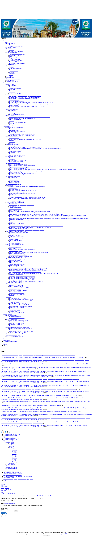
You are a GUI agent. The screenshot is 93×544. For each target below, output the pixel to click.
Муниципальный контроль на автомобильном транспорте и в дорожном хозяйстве (29, 170)
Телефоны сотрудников (15, 93)
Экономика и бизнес (11, 185)
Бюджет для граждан (14, 181)
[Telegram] (9, 432)
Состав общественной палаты (16, 323)
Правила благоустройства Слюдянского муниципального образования (26, 230)
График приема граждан (15, 316)
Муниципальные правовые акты (14, 127)
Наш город (12, 44)
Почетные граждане (11, 47)
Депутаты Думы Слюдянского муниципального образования (24, 97)
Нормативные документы (15, 324)
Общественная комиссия (15, 68)
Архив (11, 75)
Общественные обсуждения (16, 274)
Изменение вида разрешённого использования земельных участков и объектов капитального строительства (36, 214)
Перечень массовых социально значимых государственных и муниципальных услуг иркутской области (35, 148)
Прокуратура (12, 125)
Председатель (12, 110)
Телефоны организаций (12, 81)
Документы (12, 73)
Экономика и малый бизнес (16, 199)
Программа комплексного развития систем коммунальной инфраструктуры (28, 270)
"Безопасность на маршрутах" (16, 201)
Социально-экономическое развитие (18, 195)
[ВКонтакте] (1, 432)
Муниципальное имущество (16, 245)
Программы (12, 142)
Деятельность (6, 126)
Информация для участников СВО (15, 333)
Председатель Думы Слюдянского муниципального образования (25, 96)
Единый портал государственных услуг (19, 153)
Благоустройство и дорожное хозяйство (16, 231)
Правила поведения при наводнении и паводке (21, 299)
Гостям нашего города (11, 52)
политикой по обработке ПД (60, 534)
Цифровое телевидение (15, 243)
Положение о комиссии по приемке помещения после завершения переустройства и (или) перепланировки (36, 226)
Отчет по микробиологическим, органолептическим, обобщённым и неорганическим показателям (33, 273)
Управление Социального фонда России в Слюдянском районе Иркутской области (29, 117)
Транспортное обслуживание (16, 236)
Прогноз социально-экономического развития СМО (22, 193)
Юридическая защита (11, 283)
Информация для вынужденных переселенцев (17, 327)
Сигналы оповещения (14, 310)
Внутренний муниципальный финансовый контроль (22, 173)
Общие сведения (10, 43)
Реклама (11, 222)
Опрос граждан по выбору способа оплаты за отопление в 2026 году (26, 281)
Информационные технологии (17, 294)
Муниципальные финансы (13, 176)
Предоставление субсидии (15, 282)
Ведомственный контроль (15, 172)
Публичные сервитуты (15, 247)
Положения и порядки (14, 182)
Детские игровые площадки (16, 240)
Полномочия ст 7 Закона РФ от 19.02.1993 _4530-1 (21, 331)
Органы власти (10, 115)
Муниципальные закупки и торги (14, 156)
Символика (9, 48)
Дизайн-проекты (13, 71)
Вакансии (3, 482)
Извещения (12, 159)
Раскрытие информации (15, 266)
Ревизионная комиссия (12, 109)
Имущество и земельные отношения (15, 244)
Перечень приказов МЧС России (17, 298)
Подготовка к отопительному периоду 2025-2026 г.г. (22, 277)
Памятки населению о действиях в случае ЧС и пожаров (23, 301)
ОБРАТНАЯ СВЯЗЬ (6, 489)
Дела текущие (9, 76)
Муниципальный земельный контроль (18, 164)
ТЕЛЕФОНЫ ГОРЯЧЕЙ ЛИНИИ (17, 332)
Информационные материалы (16, 307)
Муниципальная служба (15, 291)
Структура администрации (16, 86)
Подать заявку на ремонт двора (17, 69)
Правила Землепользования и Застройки (19, 228)
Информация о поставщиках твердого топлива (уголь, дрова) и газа (26, 269)
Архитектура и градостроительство (15, 202)
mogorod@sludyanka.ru (9, 503)
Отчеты (11, 143)
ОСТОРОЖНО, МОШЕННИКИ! (17, 312)
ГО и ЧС (8, 297)
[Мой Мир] (5, 432)
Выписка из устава (14, 100)
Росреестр (11, 121)
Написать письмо (13, 105)
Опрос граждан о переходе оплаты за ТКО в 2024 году (22, 276)
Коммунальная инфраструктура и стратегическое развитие (20, 258)
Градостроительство (14, 210)
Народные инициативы (15, 189)
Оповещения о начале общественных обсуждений (21, 256)
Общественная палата (11, 319)
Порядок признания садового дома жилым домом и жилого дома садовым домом (29, 211)
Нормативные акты (14, 138)
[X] (7, 432)
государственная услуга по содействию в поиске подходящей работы (26, 198)
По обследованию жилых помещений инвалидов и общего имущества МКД (28, 268)
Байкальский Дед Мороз (15, 61)
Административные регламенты (17, 146)
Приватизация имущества (15, 251)
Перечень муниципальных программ (18, 191)
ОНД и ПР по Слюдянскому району (18, 122)
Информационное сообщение (16, 223)
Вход (2, 492)
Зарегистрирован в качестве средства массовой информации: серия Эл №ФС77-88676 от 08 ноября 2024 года (28, 495)
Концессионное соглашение (16, 161)
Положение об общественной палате (18, 322)
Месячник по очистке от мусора (17, 237)
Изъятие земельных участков (16, 253)
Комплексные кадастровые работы (18, 255)
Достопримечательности (15, 55)
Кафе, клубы (12, 64)
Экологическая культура (15, 207)
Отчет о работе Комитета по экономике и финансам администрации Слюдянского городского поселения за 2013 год (31, 405)
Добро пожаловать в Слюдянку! (17, 54)
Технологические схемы (15, 151)
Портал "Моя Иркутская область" (14, 336)
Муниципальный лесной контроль (17, 168)
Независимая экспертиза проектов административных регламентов (26, 147)
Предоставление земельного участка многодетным (22, 249)
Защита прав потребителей (16, 285)
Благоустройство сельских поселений (18, 232)
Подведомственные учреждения (17, 90)
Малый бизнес (12, 188)
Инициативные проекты (15, 234)
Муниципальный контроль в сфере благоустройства (22, 165)
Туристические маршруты (15, 60)
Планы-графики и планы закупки (17, 160)
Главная (5, 40)
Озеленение (12, 241)
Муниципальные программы (13, 136)
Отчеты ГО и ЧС (13, 311)
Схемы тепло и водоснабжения (17, 264)
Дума (7, 94)
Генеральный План (14, 224)
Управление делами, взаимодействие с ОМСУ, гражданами (21, 287)
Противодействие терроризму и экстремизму (20, 306)
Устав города (12, 128)
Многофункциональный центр (17, 155)
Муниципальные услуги (12, 144)
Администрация (10, 84)
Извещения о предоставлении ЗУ (17, 257)
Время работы (12, 89)
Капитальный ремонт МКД (16, 261)
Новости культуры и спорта (13, 79)
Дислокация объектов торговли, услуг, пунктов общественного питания (27, 186)
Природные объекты (14, 58)
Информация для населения (16, 265)
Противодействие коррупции (16, 101)
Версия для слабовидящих (8, 493)
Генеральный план (14, 130)
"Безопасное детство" (14, 302)
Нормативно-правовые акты (16, 308)
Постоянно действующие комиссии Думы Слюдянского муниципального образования (30, 103)
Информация (12, 113)
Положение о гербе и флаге (16, 51)
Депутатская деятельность (15, 107)
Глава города (12, 85)
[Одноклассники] (3, 432)
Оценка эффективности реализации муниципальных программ (25, 139)
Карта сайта (3, 490)
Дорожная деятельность (15, 235)
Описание (11, 50)
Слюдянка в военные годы (16, 46)
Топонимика (12, 206)
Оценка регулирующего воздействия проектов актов (22, 134)
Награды (11, 295)
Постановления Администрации (17, 131)
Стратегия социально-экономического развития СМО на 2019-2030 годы (27, 197)
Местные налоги (13, 180)
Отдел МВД (12, 123)
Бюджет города (13, 177)
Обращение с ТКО (14, 239)
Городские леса (13, 203)
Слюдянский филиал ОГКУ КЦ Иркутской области (22, 118)
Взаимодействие (7, 314)
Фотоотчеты (12, 72)
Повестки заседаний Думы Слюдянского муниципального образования (27, 106)
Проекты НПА (13, 132)
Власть (5, 82)
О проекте (11, 67)
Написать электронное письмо (16, 318)
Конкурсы (11, 157)
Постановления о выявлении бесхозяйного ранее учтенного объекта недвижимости (30, 227)
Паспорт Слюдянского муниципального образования (22, 190)
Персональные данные (15, 289)
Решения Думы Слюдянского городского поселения (22, 135)
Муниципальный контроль (13, 163)
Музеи (10, 56)
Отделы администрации (15, 88)
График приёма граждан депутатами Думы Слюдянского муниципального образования (31, 102)
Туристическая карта (14, 59)
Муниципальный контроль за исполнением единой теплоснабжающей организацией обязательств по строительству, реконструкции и (42, 169)
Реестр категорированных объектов (18, 174)
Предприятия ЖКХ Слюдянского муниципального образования (25, 272)
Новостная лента (10, 80)
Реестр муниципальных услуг (16, 149)
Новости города (10, 77)
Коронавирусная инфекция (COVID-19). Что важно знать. (23, 304)
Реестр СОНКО (13, 194)
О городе (5, 42)
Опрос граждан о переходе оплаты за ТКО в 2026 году (22, 280)
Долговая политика (14, 178)
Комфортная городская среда (13, 65)
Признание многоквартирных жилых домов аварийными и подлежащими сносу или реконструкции (34, 213)
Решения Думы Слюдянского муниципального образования (24, 98)
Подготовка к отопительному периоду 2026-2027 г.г (22, 278)
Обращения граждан (11, 315)
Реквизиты (12, 92)
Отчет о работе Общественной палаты (18, 320)
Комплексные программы (15, 209)
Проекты (11, 140)
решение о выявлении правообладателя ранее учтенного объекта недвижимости (29, 252)
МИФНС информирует (15, 119)
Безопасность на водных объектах (17, 303)
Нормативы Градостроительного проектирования (21, 205)
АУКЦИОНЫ (12, 248)
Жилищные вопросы (14, 260)
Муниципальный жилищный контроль (19, 167)
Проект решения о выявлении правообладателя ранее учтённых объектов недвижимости (31, 220)
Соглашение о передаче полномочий (18, 290)
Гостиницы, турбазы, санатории (17, 63)
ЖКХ (10, 262)
